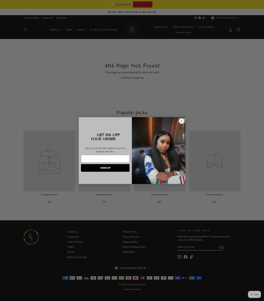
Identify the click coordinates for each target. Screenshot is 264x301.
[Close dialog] (181, 121)
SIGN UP (105, 168)
